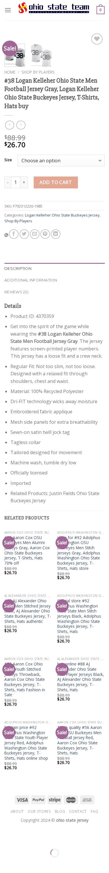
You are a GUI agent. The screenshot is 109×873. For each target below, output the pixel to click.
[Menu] (7, 10)
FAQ (94, 811)
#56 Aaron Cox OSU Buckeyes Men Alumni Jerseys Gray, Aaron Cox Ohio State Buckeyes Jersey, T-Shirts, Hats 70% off (27, 550)
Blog (60, 811)
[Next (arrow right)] (22, 863)
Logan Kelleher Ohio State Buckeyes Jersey (62, 215)
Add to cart (56, 182)
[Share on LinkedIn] (55, 234)
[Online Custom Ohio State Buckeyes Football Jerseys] (54, 10)
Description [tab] (17, 268)
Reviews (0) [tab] (16, 292)
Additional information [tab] (30, 280)
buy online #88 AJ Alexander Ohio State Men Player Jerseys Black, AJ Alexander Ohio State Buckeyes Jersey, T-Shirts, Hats (80, 676)
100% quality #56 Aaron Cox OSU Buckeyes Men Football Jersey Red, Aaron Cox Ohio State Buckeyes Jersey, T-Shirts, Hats (79, 740)
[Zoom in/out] (22, 838)
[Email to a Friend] (35, 234)
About (17, 811)
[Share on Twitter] (24, 234)
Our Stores (39, 811)
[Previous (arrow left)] (5, 863)
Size (8, 160)
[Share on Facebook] (14, 234)
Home (9, 72)
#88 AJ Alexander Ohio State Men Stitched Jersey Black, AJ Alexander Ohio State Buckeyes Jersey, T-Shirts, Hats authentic (27, 611)
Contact (78, 811)
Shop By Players (38, 72)
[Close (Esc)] (5, 838)
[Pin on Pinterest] (45, 234)
